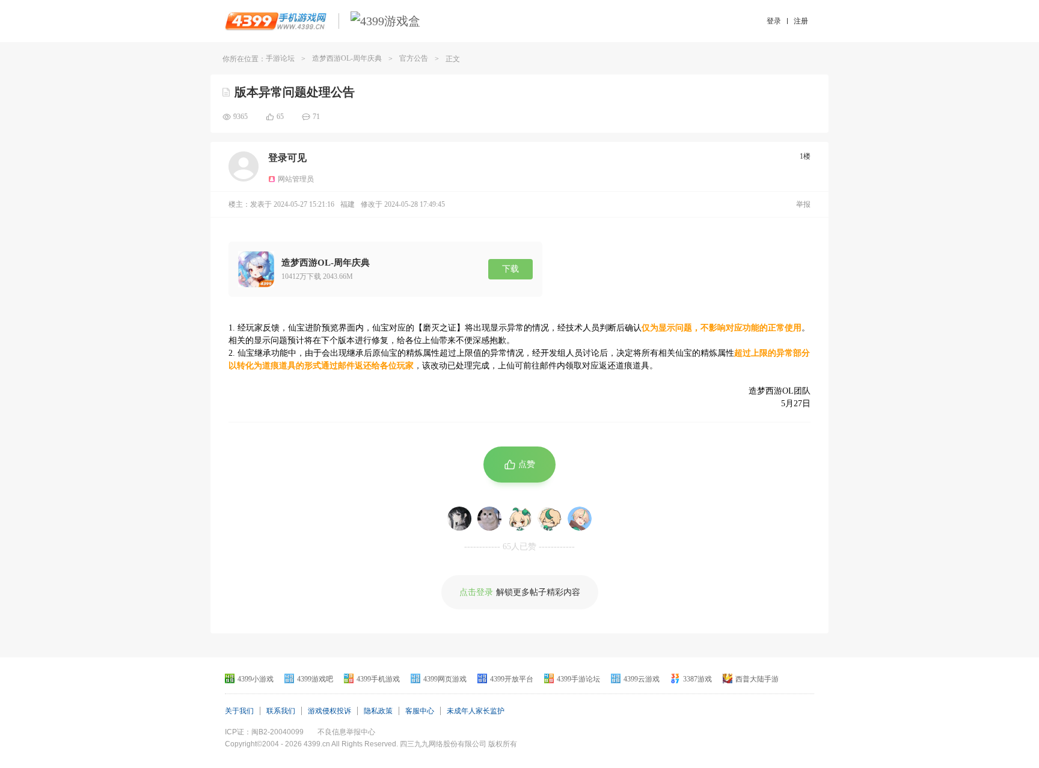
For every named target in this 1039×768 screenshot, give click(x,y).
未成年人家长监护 (475, 711)
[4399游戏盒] (385, 21)
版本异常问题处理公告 (294, 92)
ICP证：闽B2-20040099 (264, 732)
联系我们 (280, 711)
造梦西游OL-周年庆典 (347, 58)
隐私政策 (378, 711)
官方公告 (413, 58)
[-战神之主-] (459, 519)
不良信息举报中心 (346, 732)
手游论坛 (280, 58)
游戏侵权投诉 (329, 711)
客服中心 (419, 711)
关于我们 (239, 711)
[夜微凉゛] (489, 519)
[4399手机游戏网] (275, 21)
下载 (510, 268)
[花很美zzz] (580, 519)
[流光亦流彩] (519, 519)
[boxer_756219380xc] (550, 519)
